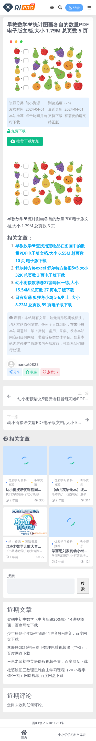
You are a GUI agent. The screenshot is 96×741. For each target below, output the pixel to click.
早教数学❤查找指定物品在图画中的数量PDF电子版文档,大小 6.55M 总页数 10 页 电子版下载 (50, 253)
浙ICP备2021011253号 (48, 723)
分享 (16, 372)
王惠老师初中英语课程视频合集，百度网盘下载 (47, 661)
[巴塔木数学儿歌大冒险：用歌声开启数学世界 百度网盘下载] (25, 521)
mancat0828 (27, 364)
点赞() (52, 372)
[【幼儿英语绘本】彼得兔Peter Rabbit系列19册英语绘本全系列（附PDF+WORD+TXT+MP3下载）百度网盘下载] (71, 460)
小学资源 (38, 482)
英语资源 (31, 541)
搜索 (11, 575)
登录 (76, 8)
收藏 (33, 372)
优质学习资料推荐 (17, 482)
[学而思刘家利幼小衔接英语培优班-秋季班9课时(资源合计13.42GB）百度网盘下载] (71, 521)
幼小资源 (33, 102)
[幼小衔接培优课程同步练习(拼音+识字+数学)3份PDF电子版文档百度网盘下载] (25, 460)
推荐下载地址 (27, 141)
